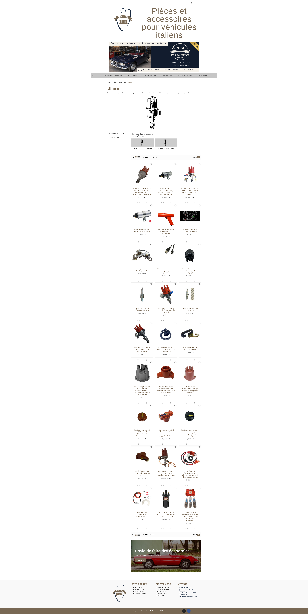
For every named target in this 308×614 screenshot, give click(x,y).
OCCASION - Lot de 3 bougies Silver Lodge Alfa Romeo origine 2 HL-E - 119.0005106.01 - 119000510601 (190, 516)
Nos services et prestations (113, 75)
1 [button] (153, 70)
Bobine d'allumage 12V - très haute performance (142, 230)
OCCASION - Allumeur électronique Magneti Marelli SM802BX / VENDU (166, 473)
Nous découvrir (133, 75)
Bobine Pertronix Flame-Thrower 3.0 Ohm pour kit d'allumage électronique (166, 514)
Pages (195, 157)
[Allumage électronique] (142, 143)
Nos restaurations (150, 75)
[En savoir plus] (146, 202)
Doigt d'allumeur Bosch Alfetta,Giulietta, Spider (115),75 (142, 473)
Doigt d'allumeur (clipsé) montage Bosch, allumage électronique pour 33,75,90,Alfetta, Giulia (166, 433)
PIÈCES (94, 75)
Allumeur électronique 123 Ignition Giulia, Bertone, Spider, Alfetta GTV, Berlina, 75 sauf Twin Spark (142, 191)
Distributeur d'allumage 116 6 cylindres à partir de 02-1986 (166, 310)
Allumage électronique (116, 133)
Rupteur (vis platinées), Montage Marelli (142, 270)
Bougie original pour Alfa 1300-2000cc (190, 309)
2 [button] (155, 70)
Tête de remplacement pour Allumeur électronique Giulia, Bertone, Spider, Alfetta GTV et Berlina (142, 390)
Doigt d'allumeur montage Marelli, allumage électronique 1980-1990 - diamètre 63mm (190, 433)
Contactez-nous (167, 75)
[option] (154, 57)
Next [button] (196, 56)
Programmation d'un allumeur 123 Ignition (190, 230)
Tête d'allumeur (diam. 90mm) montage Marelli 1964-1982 (190, 271)
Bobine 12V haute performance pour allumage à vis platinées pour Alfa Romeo (166, 191)
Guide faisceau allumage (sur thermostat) (190, 348)
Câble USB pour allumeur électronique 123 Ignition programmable (166, 271)
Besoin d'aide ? (203, 75)
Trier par (145, 157)
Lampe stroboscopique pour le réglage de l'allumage (166, 231)
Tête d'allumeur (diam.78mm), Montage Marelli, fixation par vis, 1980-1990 (190, 390)
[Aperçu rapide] (138, 202)
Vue (133, 157)
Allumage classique (115, 138)
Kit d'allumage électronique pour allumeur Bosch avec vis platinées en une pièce (190, 474)
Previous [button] (111, 56)
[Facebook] (189, 611)
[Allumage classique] (166, 143)
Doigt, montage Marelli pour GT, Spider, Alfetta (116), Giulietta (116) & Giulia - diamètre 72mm (142, 433)
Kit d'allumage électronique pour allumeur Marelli (142, 514)
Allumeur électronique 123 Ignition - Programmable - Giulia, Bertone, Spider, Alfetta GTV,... (190, 191)
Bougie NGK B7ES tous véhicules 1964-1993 (142, 309)
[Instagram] (184, 611)
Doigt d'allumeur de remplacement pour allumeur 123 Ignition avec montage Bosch (166, 390)
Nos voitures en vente (185, 75)
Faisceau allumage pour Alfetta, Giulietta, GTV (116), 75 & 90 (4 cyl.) (166, 349)
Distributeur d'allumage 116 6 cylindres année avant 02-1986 (142, 349)
